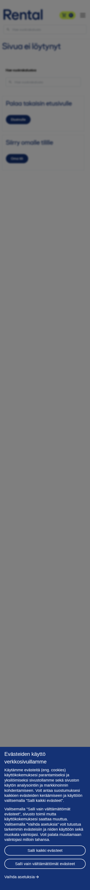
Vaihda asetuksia (19, 877)
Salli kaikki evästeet (45, 850)
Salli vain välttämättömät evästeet (45, 864)
